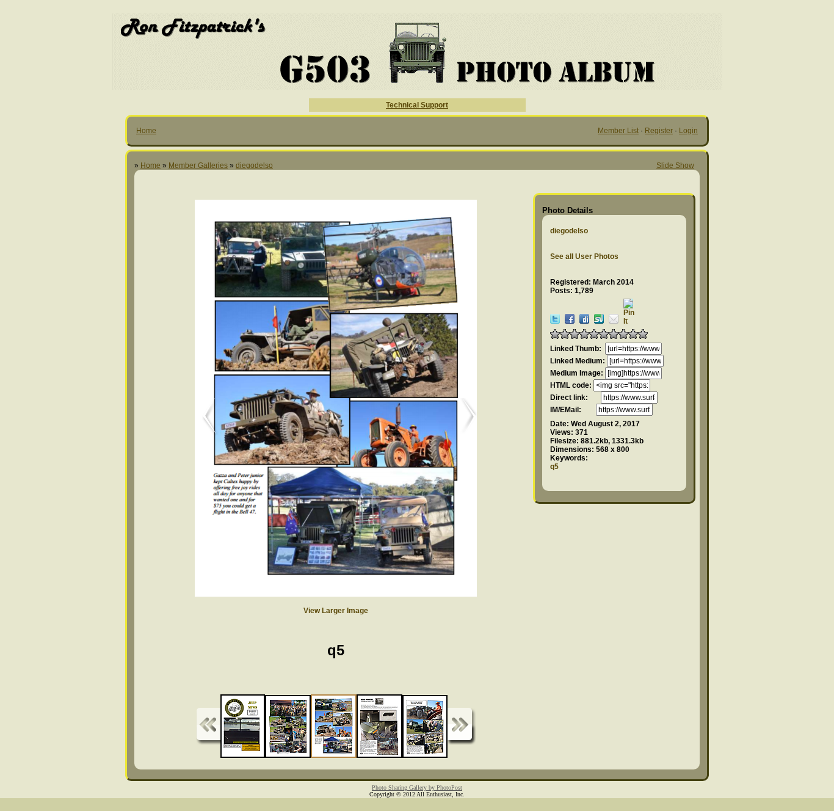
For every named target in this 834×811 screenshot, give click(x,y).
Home (146, 130)
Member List (618, 130)
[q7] (201, 416)
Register (659, 130)
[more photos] (208, 726)
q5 (554, 466)
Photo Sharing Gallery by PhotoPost (417, 787)
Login (688, 130)
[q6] (463, 416)
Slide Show (675, 165)
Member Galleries (198, 165)
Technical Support (417, 105)
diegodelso (254, 165)
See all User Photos (584, 256)
